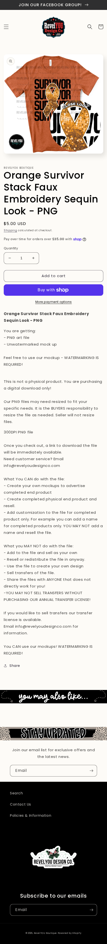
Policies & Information (30, 815)
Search (16, 793)
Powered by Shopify (70, 933)
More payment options (53, 302)
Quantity (11, 248)
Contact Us (20, 804)
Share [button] (14, 665)
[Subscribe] (91, 771)
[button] (6, 26)
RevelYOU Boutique (45, 933)
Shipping (10, 230)
